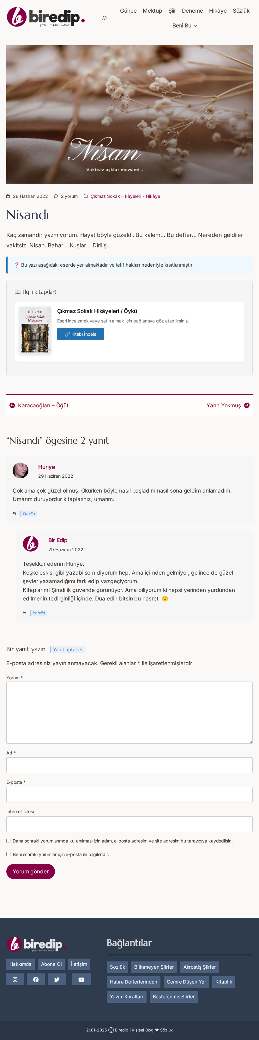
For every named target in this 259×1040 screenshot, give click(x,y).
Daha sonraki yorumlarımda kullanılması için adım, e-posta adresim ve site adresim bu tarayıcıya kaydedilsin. (122, 840)
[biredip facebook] (36, 979)
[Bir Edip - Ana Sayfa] (45, 18)
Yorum (14, 677)
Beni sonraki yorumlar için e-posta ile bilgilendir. (61, 854)
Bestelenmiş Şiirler (174, 997)
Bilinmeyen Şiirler (154, 967)
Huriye (46, 467)
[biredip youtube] (81, 979)
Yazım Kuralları (126, 997)
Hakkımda (20, 964)
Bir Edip (58, 540)
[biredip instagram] (15, 979)
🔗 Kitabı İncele (80, 334)
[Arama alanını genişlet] (104, 18)
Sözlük (117, 967)
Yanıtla (28, 513)
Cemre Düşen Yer (186, 982)
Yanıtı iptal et (68, 650)
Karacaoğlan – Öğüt (43, 405)
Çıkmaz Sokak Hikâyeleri (116, 196)
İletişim (79, 964)
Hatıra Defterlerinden (133, 982)
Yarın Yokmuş (224, 405)
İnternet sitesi (20, 811)
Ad (11, 752)
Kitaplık (223, 982)
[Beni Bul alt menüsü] (195, 25)
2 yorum (69, 196)
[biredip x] (57, 979)
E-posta (16, 782)
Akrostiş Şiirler (200, 967)
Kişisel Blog (143, 1030)
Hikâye (153, 196)
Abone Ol (51, 964)
